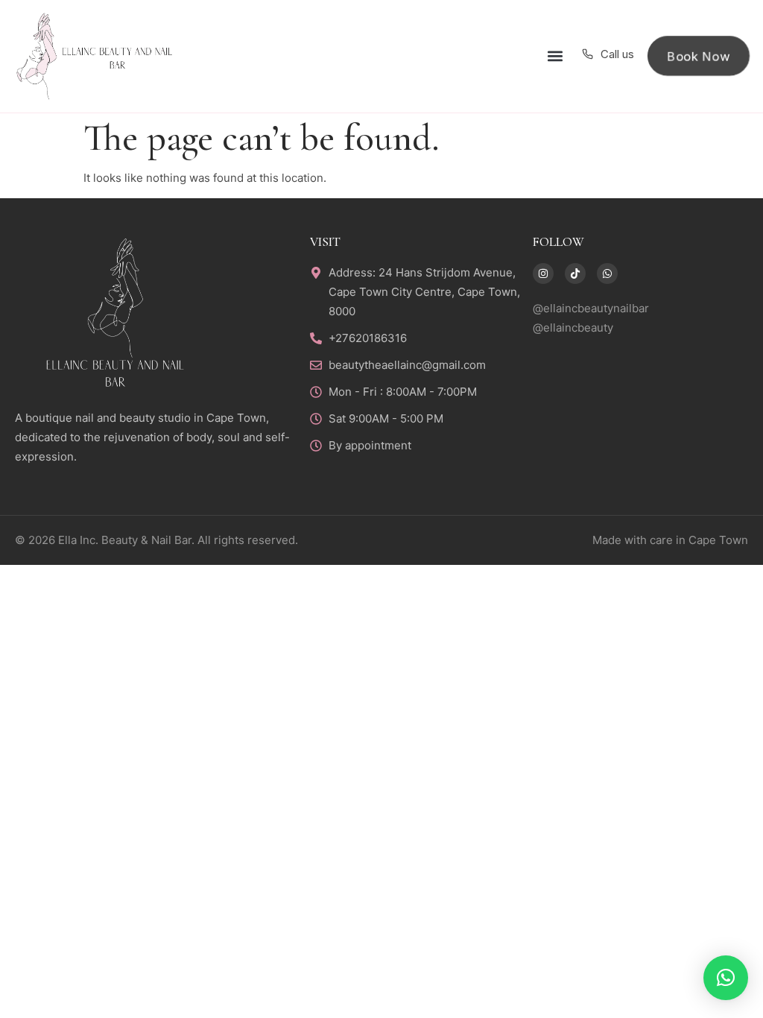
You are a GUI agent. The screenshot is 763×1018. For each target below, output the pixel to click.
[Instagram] (543, 273)
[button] (554, 56)
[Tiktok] (575, 273)
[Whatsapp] (607, 273)
